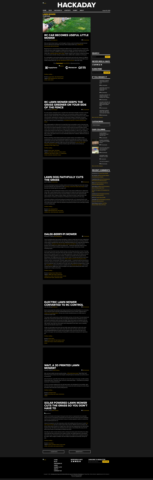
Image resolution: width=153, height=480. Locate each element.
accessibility (50, 152)
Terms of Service (93, 474)
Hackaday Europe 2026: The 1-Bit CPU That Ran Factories (105, 112)
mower (45, 80)
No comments (104, 85)
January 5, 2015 (47, 370)
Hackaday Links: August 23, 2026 (104, 156)
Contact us (101, 65)
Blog (50, 10)
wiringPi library (49, 264)
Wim (93, 190)
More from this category (97, 117)
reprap (45, 395)
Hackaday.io (58, 10)
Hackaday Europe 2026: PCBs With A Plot (104, 82)
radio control (50, 80)
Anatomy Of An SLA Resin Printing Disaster (105, 89)
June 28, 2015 (47, 307)
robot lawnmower (54, 212)
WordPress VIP (78, 476)
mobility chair (47, 212)
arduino (60, 152)
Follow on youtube (97, 65)
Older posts (53, 451)
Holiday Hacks (52, 273)
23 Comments (86, 109)
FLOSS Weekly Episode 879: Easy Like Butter (104, 134)
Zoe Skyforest (54, 40)
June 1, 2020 (47, 109)
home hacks (51, 338)
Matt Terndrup (55, 410)
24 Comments (104, 99)
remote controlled (48, 155)
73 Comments (104, 145)
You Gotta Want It (104, 161)
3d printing (50, 394)
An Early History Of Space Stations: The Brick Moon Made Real (105, 104)
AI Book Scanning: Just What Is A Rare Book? (105, 141)
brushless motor (55, 444)
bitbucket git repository (77, 264)
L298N (49, 274)
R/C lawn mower (57, 340)
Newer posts (80, 451)
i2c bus (61, 444)
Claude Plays (103, 173)
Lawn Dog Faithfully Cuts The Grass (63, 178)
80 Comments (86, 370)
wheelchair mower (57, 155)
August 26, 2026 (106, 10)
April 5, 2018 (47, 182)
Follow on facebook (93, 65)
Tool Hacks (57, 150)
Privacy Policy (86, 474)
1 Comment (103, 159)
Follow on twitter (95, 65)
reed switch (50, 446)
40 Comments (86, 182)
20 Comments (104, 108)
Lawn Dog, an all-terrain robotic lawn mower (74, 186)
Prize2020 (62, 63)
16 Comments (86, 40)
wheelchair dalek (58, 277)
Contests (67, 10)
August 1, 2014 (47, 410)
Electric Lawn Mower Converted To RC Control (63, 303)
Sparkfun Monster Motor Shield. (58, 53)
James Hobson (56, 370)
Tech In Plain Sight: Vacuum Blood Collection (105, 149)
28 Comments (104, 115)
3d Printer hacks (52, 392)
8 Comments (86, 236)
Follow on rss (99, 65)
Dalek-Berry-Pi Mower (60, 234)
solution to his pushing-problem (51, 313)
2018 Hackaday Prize (52, 210)
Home (44, 10)
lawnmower (59, 274)
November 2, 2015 (48, 236)
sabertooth (61, 212)
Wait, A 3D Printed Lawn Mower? (61, 367)
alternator (56, 152)
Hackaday (76, 5)
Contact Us (58, 471)
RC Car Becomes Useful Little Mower (66, 37)
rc (59, 153)
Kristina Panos (54, 182)
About (82, 10)
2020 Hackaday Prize (52, 78)
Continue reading (48, 74)
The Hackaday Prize (59, 76)
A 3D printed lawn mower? (73, 373)
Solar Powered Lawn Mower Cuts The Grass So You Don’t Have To (65, 405)
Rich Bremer (55, 307)
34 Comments (104, 152)
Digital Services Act (100, 474)
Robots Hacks (59, 273)
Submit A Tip (58, 467)
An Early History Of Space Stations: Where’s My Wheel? (105, 96)
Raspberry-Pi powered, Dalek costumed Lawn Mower (64, 244)
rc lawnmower (63, 153)
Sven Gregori (54, 109)
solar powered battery (58, 446)
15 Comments (104, 92)
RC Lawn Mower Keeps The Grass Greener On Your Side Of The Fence (65, 104)
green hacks (51, 76)
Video (56, 465)
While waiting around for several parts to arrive (75, 258)
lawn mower (60, 78)
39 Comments (86, 307)
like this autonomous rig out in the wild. (65, 60)
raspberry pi (47, 276)
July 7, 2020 (47, 40)
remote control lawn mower (56, 276)
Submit (75, 10)
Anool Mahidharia (58, 236)
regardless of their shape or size (51, 145)
